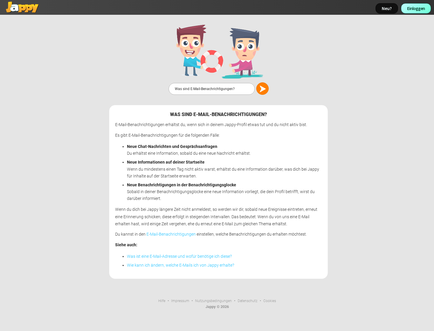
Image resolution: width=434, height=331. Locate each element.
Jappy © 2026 (217, 306)
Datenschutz (247, 301)
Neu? (387, 8)
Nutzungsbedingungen (213, 301)
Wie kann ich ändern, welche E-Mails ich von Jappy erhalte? (180, 265)
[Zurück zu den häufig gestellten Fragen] (218, 51)
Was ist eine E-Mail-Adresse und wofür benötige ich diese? (179, 256)
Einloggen (416, 8)
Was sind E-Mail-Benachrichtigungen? (218, 114)
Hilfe (161, 301)
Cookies (269, 301)
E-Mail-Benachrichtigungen (171, 234)
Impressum (180, 301)
